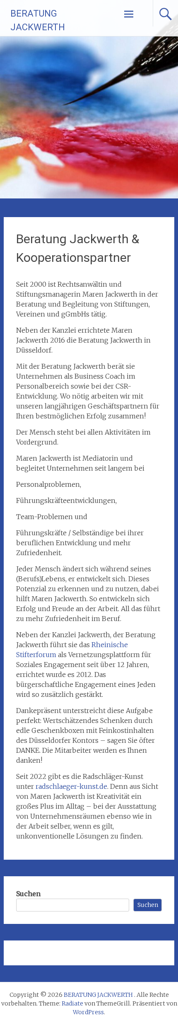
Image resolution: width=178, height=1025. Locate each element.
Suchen (28, 894)
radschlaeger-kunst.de (71, 786)
